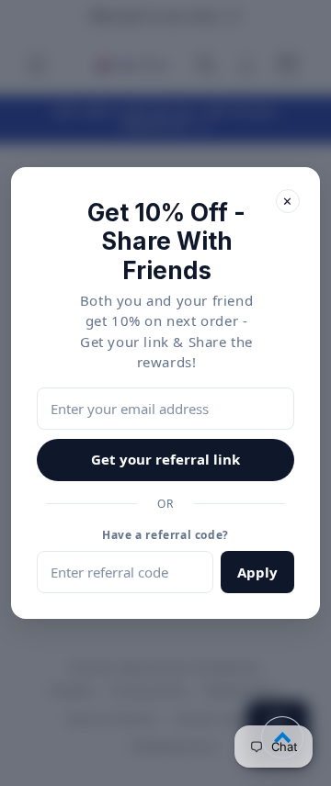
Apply (257, 572)
